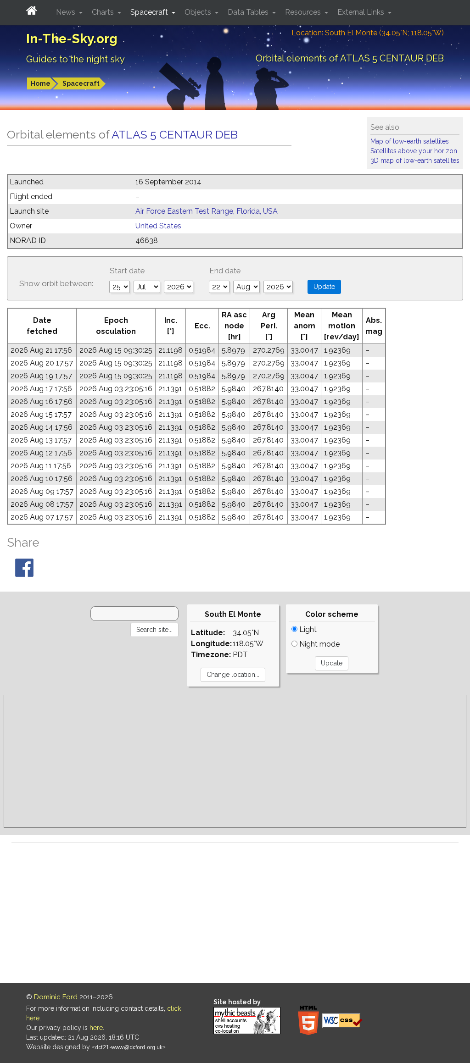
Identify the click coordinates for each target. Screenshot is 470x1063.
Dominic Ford (56, 997)
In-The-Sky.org (72, 38)
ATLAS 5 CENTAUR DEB (175, 134)
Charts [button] (104, 12)
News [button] (66, 12)
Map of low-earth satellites (409, 141)
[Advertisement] (235, 761)
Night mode (318, 644)
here (96, 1027)
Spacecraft (81, 83)
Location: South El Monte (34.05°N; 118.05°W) (367, 32)
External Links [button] (361, 12)
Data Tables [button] (249, 12)
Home (40, 83)
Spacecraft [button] (150, 12)
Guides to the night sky (75, 59)
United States (158, 225)
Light (307, 629)
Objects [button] (199, 12)
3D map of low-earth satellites (414, 160)
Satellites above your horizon (413, 151)
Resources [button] (304, 12)
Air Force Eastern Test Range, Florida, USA (206, 211)
